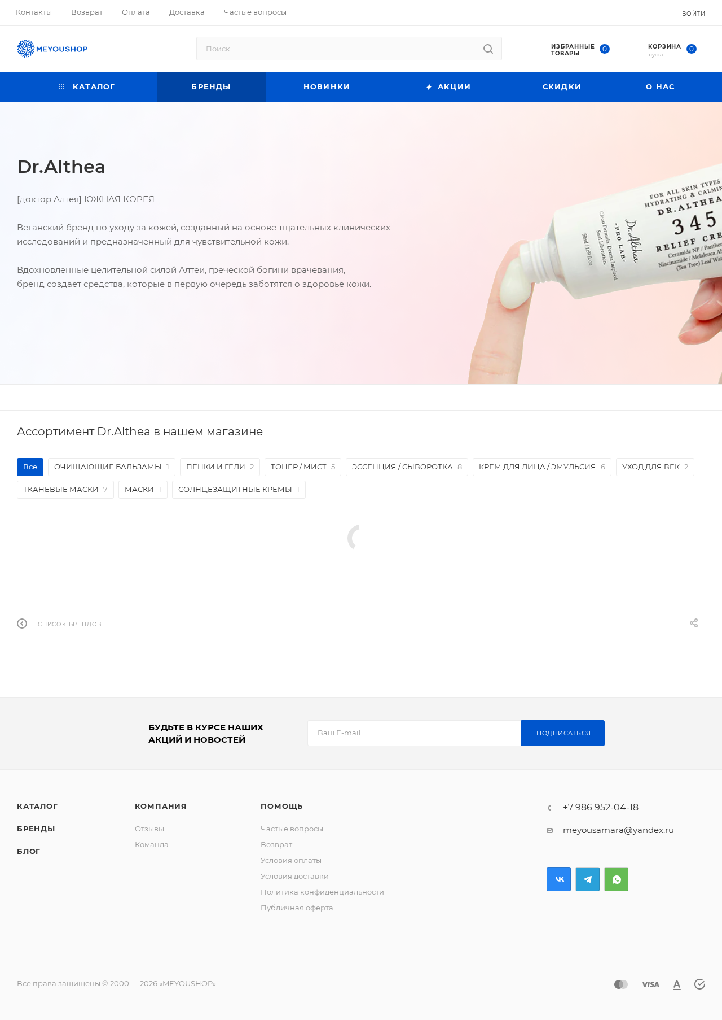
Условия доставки (295, 875)
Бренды (36, 828)
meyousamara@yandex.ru (618, 830)
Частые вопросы (292, 828)
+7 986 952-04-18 (601, 807)
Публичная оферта (297, 907)
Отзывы (149, 828)
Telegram (587, 879)
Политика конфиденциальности (322, 891)
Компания (161, 805)
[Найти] (488, 48)
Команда (152, 844)
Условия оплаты (291, 860)
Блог (29, 851)
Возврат (276, 844)
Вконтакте (559, 879)
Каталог (37, 805)
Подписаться (563, 733)
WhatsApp (616, 879)
